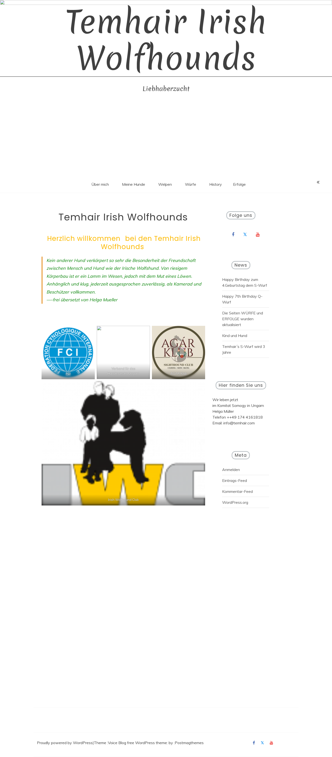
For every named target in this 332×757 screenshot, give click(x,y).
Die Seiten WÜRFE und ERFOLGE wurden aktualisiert (242, 319)
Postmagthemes (189, 742)
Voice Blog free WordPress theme (137, 742)
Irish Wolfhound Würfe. (82, 576)
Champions (87, 623)
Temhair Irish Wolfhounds (166, 40)
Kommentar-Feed (237, 491)
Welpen (165, 184)
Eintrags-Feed (234, 480)
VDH (100, 675)
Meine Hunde (133, 184)
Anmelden (231, 469)
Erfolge (239, 184)
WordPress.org (235, 502)
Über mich (100, 184)
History (215, 184)
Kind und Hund (234, 335)
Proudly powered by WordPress (65, 742)
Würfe (190, 184)
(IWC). (191, 675)
